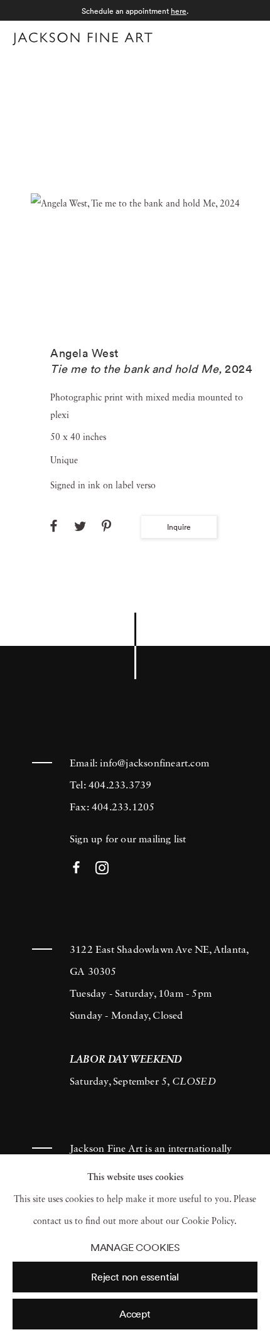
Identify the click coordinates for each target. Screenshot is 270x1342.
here (178, 11)
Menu (245, 37)
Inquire (179, 527)
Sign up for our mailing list (128, 840)
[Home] (83, 39)
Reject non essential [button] (135, 1276)
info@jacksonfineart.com (154, 764)
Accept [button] (135, 1313)
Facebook (76, 868)
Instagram (102, 868)
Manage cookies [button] (135, 1247)
